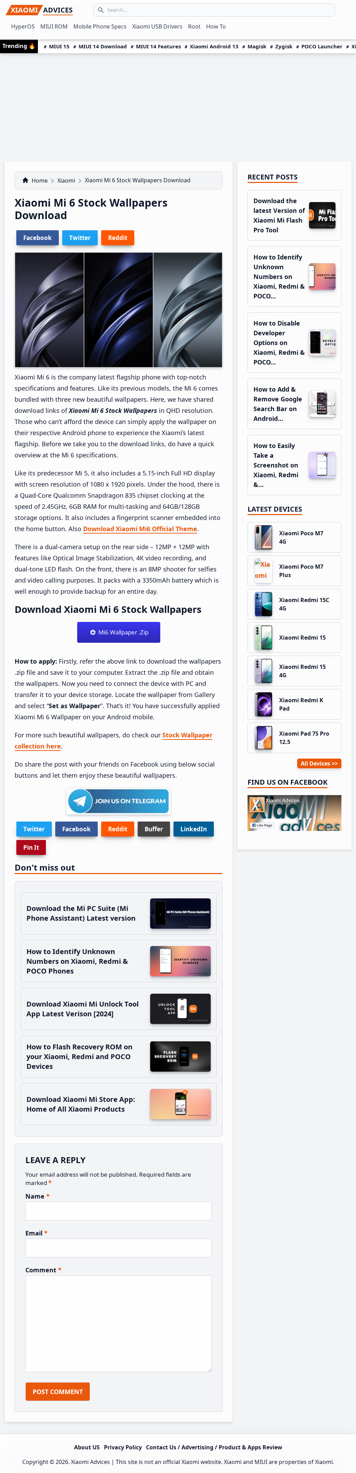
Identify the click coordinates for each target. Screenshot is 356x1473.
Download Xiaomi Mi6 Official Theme (140, 529)
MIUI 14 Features (158, 46)
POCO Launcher (321, 46)
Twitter (34, 829)
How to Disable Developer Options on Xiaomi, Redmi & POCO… (279, 342)
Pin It (31, 847)
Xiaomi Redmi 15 (302, 637)
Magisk (257, 46)
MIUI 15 (59, 46)
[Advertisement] (178, 105)
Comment (43, 1270)
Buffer (154, 829)
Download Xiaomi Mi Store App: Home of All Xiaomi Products (80, 1104)
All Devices (315, 763)
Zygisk (283, 46)
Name (37, 1196)
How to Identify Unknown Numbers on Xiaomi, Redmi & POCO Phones (77, 961)
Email (36, 1233)
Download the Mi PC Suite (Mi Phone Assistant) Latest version (81, 913)
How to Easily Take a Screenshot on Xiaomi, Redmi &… (275, 465)
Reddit (117, 829)
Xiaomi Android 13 (214, 46)
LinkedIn (193, 829)
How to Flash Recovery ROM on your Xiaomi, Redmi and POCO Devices (79, 1056)
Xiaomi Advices (90, 1462)
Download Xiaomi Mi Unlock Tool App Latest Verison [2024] (82, 1008)
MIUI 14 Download (103, 46)
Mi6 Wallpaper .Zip (122, 632)
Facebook (76, 829)
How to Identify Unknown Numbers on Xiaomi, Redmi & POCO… (279, 276)
